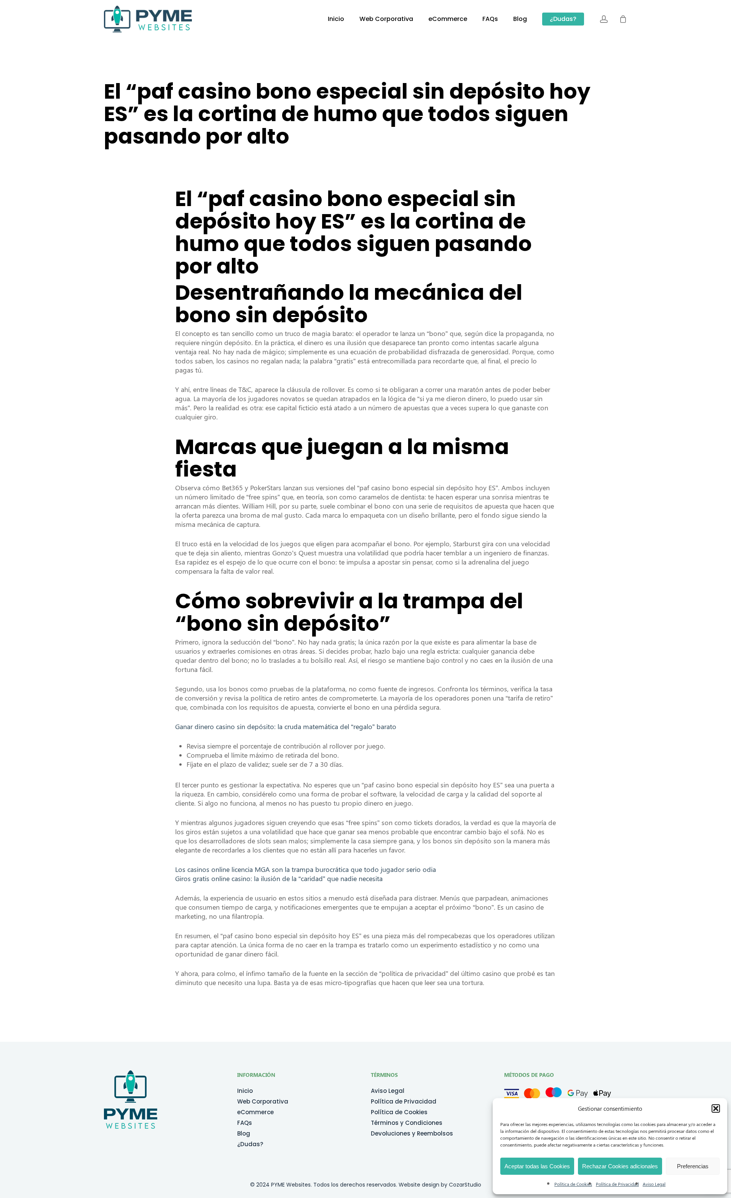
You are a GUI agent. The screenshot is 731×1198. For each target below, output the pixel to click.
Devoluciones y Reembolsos (412, 1133)
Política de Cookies (573, 1184)
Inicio (245, 1091)
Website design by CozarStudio (440, 1184)
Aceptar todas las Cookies (537, 1166)
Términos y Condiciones (406, 1123)
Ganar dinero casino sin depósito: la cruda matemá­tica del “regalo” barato (285, 726)
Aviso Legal (654, 1184)
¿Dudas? (250, 1144)
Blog (243, 1133)
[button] (716, 1108)
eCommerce (255, 1112)
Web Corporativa (262, 1101)
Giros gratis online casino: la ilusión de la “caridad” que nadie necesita (279, 878)
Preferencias (693, 1166)
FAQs (244, 1123)
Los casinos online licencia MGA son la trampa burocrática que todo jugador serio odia (305, 869)
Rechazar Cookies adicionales (620, 1166)
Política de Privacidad (617, 1184)
